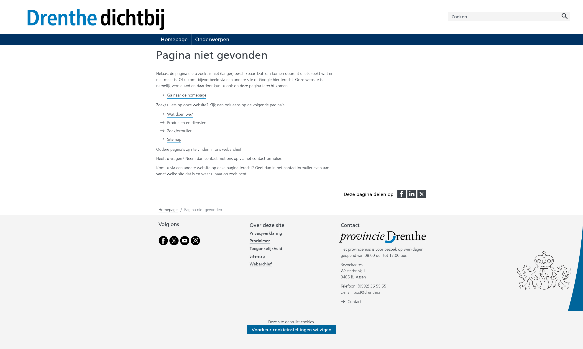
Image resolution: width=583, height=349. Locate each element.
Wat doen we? (180, 114)
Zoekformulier (179, 130)
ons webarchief (228, 149)
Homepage (174, 39)
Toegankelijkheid (266, 248)
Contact (354, 301)
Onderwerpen (212, 39)
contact (211, 158)
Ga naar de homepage (186, 95)
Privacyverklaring (266, 233)
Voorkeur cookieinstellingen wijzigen (291, 329)
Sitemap (174, 139)
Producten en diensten (186, 122)
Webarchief (261, 264)
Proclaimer (260, 240)
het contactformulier (263, 158)
